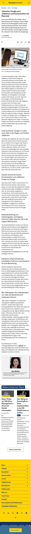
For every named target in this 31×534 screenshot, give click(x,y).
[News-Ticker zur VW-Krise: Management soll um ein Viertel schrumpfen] (8, 393)
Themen (4, 468)
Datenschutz (5, 525)
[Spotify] (26, 513)
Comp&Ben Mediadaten (9, 506)
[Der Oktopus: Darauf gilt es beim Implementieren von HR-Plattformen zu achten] (23, 393)
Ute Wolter (6, 35)
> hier (20, 346)
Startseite (4, 8)
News (9, 8)
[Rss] (15, 518)
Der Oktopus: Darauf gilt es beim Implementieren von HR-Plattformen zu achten (23, 406)
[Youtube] (17, 513)
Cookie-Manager (13, 525)
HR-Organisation (5, 396)
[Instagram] (22, 513)
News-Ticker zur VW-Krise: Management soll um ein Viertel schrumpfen (7, 404)
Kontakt (4, 499)
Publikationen (6, 482)
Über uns (4, 492)
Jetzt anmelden (15, 530)
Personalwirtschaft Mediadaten (12, 503)
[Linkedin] (8, 513)
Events (4, 479)
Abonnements (6, 475)
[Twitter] (13, 513)
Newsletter (5, 472)
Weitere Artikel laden (15, 449)
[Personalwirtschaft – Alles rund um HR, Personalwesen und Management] (15, 2)
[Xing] (4, 513)
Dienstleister (6, 486)
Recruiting (14, 8)
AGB (27, 525)
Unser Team (5, 496)
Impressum (21, 525)
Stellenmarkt (6, 489)
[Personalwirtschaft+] (19, 416)
